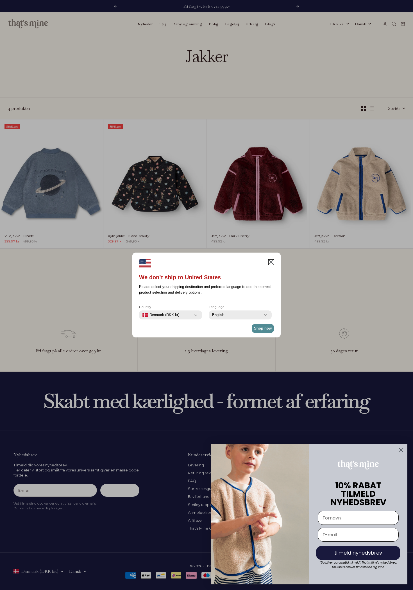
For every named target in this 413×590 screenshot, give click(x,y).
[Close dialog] (401, 450)
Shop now (263, 328)
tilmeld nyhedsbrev (358, 552)
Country (145, 307)
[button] (271, 262)
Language (216, 307)
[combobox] (160, 315)
